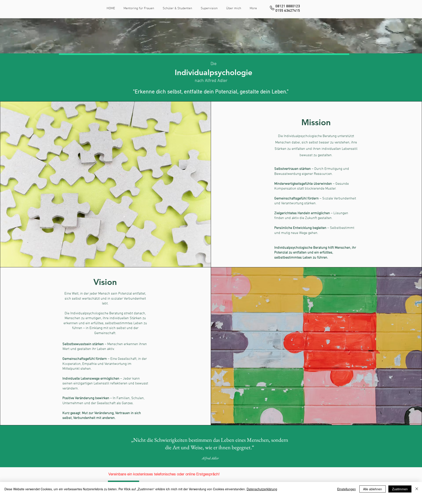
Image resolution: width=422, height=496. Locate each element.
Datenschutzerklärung (262, 489)
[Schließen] (416, 488)
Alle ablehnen (372, 489)
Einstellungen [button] (346, 489)
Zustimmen (400, 489)
